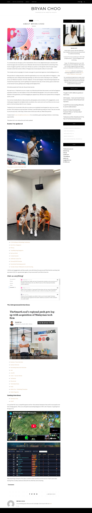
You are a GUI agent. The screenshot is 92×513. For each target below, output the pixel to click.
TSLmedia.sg (66, 156)
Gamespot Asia (14, 398)
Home (8, 1)
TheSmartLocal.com (68, 149)
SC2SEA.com (66, 162)
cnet (11, 370)
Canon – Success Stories (16, 375)
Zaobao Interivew (14, 364)
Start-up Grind (14, 253)
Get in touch (68, 71)
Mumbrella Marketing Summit (17, 264)
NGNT (12, 401)
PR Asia (12, 247)
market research (68, 136)
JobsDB (12, 373)
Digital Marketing (18, 1)
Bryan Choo (46, 8)
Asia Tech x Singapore (15, 245)
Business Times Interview (16, 362)
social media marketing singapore (73, 138)
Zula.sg (65, 152)
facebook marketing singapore (72, 128)
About (27, 1)
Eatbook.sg (66, 150)
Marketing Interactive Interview (18, 367)
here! (50, 503)
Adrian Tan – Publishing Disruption (18, 389)
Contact (34, 1)
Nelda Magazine (14, 392)
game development (69, 130)
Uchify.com (66, 154)
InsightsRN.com (67, 160)
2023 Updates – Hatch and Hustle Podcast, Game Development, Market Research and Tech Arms (73, 99)
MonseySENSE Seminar (16, 261)
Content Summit (14, 256)
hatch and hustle (69, 133)
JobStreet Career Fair (15, 258)
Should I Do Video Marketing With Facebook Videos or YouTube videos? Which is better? (72, 111)
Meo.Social (13, 381)
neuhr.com (65, 158)
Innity (11, 386)
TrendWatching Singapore (16, 250)
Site (31, 20)
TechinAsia (13, 378)
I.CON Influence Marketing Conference (20, 242)
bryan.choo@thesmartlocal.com (22, 115)
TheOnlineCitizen (14, 383)
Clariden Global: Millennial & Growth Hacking (21, 266)
